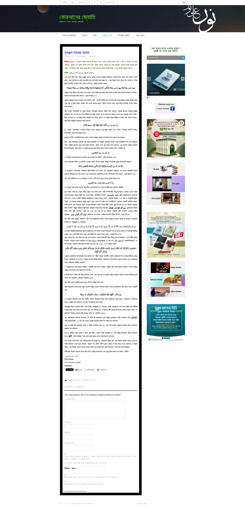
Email (68, 433)
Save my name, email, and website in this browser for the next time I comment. (100, 458)
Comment (70, 399)
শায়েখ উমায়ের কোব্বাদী (72, 362)
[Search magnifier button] (183, 58)
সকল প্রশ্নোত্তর (110, 2)
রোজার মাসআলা (175, 268)
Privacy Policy (178, 504)
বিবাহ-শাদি (92, 380)
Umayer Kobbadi (163, 109)
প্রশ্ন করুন (82, 2)
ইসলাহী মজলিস (124, 35)
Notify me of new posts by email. (85, 484)
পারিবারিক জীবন (85, 380)
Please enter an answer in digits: (85, 463)
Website (69, 443)
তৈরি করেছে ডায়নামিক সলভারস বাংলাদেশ (158, 504)
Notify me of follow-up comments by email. (91, 477)
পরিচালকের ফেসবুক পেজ (166, 104)
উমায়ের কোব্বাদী (81, 56)
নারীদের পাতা (107, 35)
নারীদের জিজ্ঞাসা (76, 380)
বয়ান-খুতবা (175, 184)
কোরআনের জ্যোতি (77, 17)
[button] (183, 79)
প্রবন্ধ (73, 2)
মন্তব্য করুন (92, 56)
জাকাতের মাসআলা (156, 280)
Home (64, 2)
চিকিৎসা (69, 380)
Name (68, 422)
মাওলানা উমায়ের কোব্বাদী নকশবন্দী (103, 504)
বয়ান (101, 2)
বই (89, 2)
